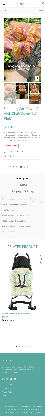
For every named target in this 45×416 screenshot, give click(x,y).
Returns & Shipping (9, 385)
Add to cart (10, 320)
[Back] (4, 10)
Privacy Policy (7, 392)
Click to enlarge (37, 78)
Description (22, 178)
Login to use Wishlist (14, 152)
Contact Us (6, 388)
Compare (10, 156)
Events (4, 395)
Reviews (22, 184)
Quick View (41, 263)
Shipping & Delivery (23, 191)
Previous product (41, 10)
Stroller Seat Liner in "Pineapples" (16, 313)
